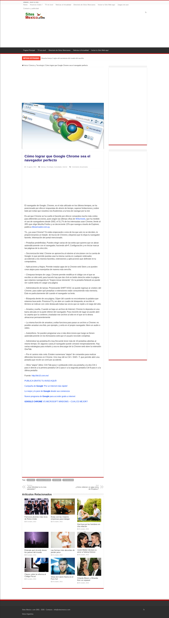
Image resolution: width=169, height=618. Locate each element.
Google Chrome (44, 480)
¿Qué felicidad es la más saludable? (36, 487)
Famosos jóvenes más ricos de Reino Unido (36, 518)
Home (25, 5)
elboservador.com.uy (40, 227)
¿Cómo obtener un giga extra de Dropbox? (87, 487)
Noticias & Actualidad (63, 5)
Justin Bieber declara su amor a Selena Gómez (87, 551)
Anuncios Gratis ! (36, 5)
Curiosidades (58, 167)
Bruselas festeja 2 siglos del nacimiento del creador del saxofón (62, 58)
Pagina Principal (29, 50)
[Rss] (146, 12)
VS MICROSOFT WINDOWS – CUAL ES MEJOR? (56, 401)
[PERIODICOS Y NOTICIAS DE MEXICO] (35, 15)
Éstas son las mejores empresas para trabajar (60, 518)
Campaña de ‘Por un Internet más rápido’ (46, 386)
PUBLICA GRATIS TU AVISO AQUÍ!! (40, 381)
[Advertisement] (100, 27)
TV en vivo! (49, 5)
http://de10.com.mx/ (40, 376)
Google (31, 480)
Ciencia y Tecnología (36, 65)
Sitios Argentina (27, 614)
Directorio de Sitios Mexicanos (84, 5)
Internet (65, 167)
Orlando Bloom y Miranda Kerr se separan (87, 579)
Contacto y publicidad (31, 8)
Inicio (26, 65)
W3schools (80, 219)
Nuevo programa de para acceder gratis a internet (49, 396)
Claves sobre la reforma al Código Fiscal (35, 575)
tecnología (68, 480)
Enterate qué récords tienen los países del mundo (35, 551)
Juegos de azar (123, 5)
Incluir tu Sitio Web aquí (106, 5)
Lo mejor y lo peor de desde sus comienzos (47, 391)
